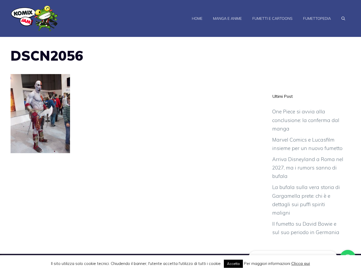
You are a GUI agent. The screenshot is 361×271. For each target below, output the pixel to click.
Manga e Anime (227, 18)
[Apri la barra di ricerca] (343, 18)
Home (197, 18)
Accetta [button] (233, 264)
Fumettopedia (317, 18)
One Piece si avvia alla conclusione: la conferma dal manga (305, 120)
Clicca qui (300, 263)
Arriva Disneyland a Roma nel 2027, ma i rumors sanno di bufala (307, 168)
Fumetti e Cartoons (272, 18)
